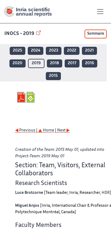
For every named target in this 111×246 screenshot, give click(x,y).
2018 (54, 63)
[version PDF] (22, 97)
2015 (53, 76)
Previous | (28, 130)
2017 (72, 63)
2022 (71, 50)
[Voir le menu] (100, 11)
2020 (17, 63)
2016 (89, 63)
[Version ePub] (31, 97)
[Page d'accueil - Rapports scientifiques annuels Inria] (30, 11)
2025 (17, 50)
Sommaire (95, 33)
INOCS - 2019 (19, 33)
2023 (53, 50)
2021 (89, 50)
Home (48, 130)
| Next (61, 130)
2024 (35, 50)
